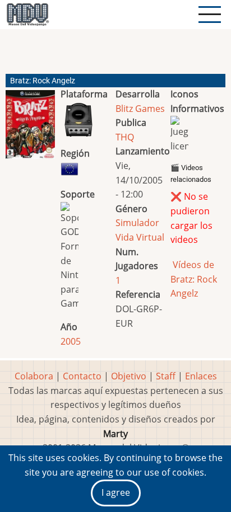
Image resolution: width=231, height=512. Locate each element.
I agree (115, 492)
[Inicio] (27, 14)
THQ (125, 137)
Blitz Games (140, 108)
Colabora (34, 376)
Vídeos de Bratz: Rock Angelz (193, 279)
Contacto (82, 376)
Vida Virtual (140, 237)
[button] (30, 129)
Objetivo (128, 376)
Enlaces (201, 376)
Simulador (137, 223)
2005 (71, 341)
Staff (165, 376)
